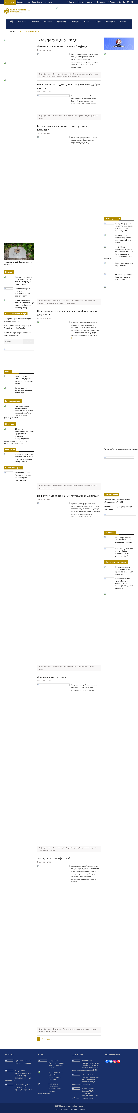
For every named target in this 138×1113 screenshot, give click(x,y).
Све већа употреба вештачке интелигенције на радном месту (22, 292)
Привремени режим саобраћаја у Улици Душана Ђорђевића (17, 326)
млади (41, 669)
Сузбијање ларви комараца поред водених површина (17, 319)
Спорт (86, 22)
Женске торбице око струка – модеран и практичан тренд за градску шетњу (23, 280)
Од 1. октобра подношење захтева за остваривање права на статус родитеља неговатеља (85, 1079)
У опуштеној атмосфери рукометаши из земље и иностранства (49, 1089)
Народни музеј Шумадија (71, 77)
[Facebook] (107, 1061)
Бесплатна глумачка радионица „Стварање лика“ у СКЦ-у (117, 649)
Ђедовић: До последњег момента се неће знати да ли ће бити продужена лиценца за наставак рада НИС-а (119, 253)
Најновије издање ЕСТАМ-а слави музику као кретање (23, 1087)
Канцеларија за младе (81, 74)
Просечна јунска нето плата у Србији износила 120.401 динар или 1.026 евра (124, 701)
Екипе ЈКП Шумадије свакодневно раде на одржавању (18, 333)
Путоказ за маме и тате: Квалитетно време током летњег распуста (124, 719)
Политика (48, 22)
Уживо (112, 2)
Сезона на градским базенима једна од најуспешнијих (123, 276)
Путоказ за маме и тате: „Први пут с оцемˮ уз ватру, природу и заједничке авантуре (124, 732)
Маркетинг (91, 2)
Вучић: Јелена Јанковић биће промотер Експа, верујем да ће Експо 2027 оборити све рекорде (85, 1093)
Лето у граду (78, 116)
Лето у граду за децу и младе (65, 303)
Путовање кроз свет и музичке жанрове (23, 1061)
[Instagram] (115, 1061)
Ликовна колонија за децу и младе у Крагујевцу (62, 46)
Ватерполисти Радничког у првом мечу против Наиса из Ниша (24, 380)
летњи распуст (49, 303)
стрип (54, 1032)
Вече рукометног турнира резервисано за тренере (24, 390)
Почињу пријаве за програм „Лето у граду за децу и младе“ (68, 495)
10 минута (58, 1029)
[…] (72, 338)
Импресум (64, 1109)
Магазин (123, 22)
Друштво (35, 22)
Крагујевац (61, 22)
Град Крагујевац (79, 300)
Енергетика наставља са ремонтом (124, 264)
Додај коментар (46, 74)
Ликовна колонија (57, 77)
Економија (22, 22)
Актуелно (58, 300)
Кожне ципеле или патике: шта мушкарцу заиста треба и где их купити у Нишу (24, 304)
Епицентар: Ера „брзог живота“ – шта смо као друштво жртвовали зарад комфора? (24, 458)
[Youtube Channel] (118, 1061)
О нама (71, 2)
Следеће (48, 1039)
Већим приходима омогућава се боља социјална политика (123, 688)
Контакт (81, 2)
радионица (47, 1032)
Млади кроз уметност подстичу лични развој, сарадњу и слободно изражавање (18, 1075)
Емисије (109, 22)
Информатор (102, 2)
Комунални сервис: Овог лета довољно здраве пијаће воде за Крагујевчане (24, 476)
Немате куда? (66, 74)
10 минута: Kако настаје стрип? (53, 858)
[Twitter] (111, 1061)
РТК (49, 50)
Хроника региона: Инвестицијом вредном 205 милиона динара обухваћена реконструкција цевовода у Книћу (18, 412)
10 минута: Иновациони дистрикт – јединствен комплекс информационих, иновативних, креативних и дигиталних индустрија (19, 436)
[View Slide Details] (119, 464)
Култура (98, 22)
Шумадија (75, 22)
